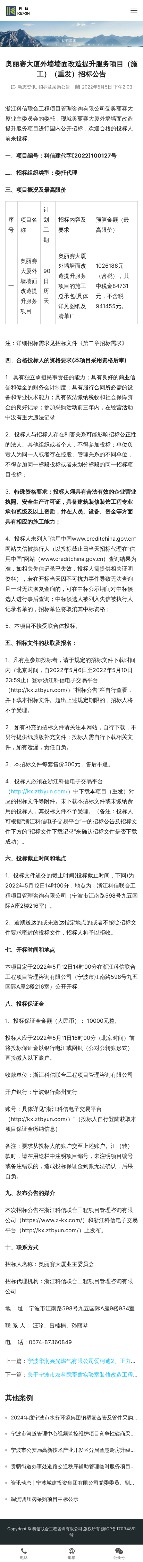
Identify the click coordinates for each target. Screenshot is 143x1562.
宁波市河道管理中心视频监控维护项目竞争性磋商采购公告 (74, 1434)
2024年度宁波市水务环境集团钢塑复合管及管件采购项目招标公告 (74, 1418)
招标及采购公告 (54, 87)
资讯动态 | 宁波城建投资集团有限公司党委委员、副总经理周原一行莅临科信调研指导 (74, 1483)
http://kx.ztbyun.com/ (39, 791)
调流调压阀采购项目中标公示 (44, 1499)
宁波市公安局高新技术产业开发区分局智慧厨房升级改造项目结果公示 (74, 1450)
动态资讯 (27, 87)
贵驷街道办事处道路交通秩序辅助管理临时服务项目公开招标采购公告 (74, 1466)
